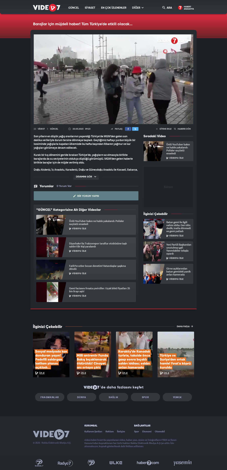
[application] (113, 79)
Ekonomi (147, 431)
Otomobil (160, 431)
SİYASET (90, 7)
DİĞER (136, 7)
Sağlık (113, 397)
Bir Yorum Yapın (88, 196)
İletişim (121, 431)
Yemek (177, 397)
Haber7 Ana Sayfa (186, 7)
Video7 (41, 129)
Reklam (110, 431)
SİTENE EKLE (165, 129)
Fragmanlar (50, 397)
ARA (169, 7)
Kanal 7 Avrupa (91, 463)
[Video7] (46, 8)
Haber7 (148, 463)
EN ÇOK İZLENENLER (113, 7)
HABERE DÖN (184, 129)
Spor (145, 397)
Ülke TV (116, 463)
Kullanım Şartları (93, 431)
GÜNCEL (73, 7)
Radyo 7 (65, 463)
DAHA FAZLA (183, 326)
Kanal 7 (39, 463)
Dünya (81, 397)
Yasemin (183, 463)
